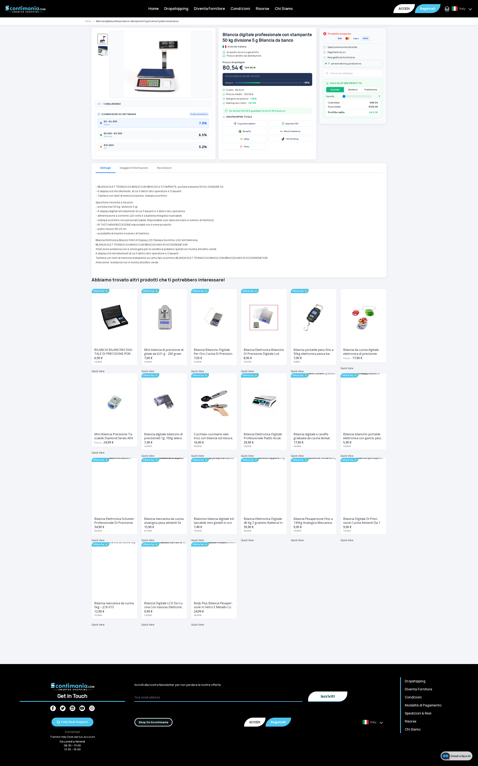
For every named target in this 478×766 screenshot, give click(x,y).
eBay (246, 138)
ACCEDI (404, 9)
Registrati (427, 9)
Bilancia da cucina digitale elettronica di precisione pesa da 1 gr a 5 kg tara (361, 354)
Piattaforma (370, 89)
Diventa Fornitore (209, 8)
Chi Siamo (284, 8)
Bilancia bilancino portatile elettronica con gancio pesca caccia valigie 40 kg (363, 438)
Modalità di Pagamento (423, 705)
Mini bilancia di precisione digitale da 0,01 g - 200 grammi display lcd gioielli (164, 354)
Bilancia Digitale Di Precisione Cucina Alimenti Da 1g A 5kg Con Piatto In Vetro (362, 523)
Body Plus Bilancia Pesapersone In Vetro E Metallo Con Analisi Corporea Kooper (213, 607)
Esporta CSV (291, 123)
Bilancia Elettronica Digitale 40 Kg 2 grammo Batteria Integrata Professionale (263, 523)
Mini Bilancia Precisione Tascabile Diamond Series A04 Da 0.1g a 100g (113, 438)
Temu (246, 146)
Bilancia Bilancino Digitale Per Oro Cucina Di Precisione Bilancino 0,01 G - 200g (214, 354)
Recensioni (164, 168)
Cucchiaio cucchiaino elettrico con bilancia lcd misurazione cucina (213, 438)
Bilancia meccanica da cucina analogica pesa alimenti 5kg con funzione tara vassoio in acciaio (164, 525)
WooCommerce (292, 131)
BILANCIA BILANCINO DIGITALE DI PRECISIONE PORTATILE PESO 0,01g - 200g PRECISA (113, 356)
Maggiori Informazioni (134, 168)
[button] (102, 39)
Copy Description (246, 123)
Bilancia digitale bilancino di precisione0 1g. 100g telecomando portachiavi (163, 438)
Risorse (262, 8)
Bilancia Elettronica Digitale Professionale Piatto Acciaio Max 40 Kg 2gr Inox (263, 438)
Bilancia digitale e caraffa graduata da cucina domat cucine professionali (312, 438)
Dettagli (105, 168)
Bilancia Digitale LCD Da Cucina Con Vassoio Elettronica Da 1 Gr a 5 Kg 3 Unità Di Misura (164, 609)
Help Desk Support (74, 722)
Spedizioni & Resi (418, 713)
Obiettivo (353, 89)
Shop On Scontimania (153, 722)
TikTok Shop (292, 138)
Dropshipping (176, 8)
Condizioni (240, 8)
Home (153, 8)
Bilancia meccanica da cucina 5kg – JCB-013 (114, 605)
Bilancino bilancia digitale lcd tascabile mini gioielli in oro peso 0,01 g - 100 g (214, 523)
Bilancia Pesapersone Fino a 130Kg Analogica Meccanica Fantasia (313, 523)
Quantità (334, 89)
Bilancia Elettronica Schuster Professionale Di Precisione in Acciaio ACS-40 (114, 523)
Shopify (247, 131)
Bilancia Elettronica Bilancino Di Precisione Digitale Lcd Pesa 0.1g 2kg (264, 354)
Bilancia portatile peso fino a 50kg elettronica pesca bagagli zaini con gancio (313, 354)
